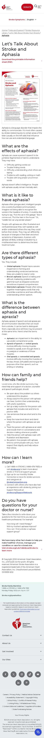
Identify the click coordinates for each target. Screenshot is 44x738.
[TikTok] (30, 674)
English (30, 19)
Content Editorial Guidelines (13, 706)
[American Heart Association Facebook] (5, 674)
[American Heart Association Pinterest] (26, 683)
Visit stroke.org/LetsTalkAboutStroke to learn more (20, 549)
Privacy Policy (15, 694)
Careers (5, 694)
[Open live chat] (38, 732)
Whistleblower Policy (28, 703)
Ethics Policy (12, 700)
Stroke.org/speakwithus (11, 595)
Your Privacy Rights (22, 715)
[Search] (35, 6)
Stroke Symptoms (17, 19)
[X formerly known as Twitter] (13, 674)
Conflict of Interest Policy (27, 700)
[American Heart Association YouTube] (38, 674)
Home (4, 30)
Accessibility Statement (15, 697)
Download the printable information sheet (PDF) (18, 60)
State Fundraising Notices (22, 709)
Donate (27, 7)
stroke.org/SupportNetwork (19, 492)
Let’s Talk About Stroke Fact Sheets (24, 33)
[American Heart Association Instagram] (22, 674)
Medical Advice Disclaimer (31, 694)
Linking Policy (14, 703)
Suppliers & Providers (33, 706)
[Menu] (39, 7)
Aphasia (5, 35)
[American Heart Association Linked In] (18, 683)
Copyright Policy (31, 697)
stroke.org (15, 469)
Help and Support (16, 30)
